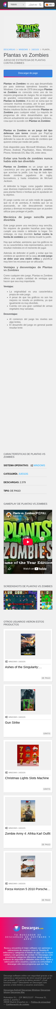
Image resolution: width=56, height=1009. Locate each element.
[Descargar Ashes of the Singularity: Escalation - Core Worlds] (28, 644)
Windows (39, 465)
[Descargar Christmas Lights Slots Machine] (28, 755)
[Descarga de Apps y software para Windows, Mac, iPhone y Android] (4, 5)
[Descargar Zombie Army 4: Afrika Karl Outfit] (28, 811)
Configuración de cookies (17, 1004)
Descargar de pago (28, 73)
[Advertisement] (28, 362)
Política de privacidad (40, 1002)
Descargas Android (12, 990)
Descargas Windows (30, 990)
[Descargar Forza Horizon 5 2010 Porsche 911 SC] (28, 866)
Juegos (23, 474)
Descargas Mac (17, 992)
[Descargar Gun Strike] (28, 700)
